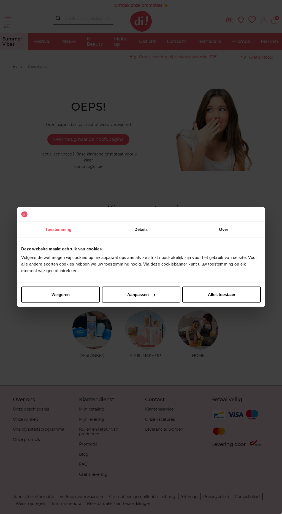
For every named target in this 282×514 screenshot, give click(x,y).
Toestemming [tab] (58, 229)
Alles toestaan (221, 294)
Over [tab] (223, 229)
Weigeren (60, 294)
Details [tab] (141, 229)
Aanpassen (138, 294)
